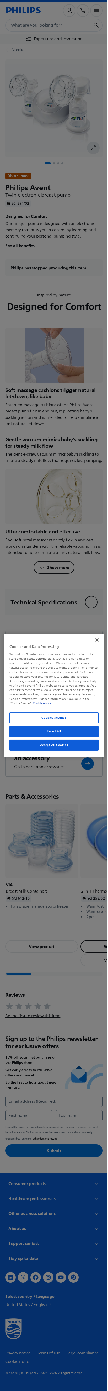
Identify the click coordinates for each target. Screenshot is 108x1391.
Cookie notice (82, 703)
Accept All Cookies (52, 745)
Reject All (52, 731)
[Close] (94, 640)
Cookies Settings (52, 717)
